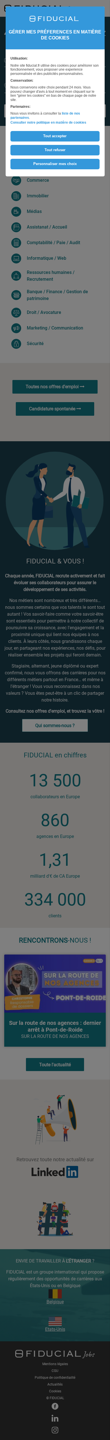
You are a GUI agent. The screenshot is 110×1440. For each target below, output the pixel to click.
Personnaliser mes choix (55, 164)
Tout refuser (55, 150)
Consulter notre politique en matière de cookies (48, 122)
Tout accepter (55, 136)
